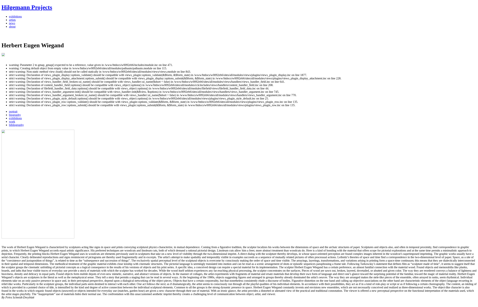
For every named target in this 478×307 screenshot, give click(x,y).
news (12, 23)
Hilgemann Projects (26, 7)
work (12, 121)
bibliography (16, 124)
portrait (13, 111)
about (12, 26)
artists (12, 19)
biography (15, 114)
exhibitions (15, 16)
